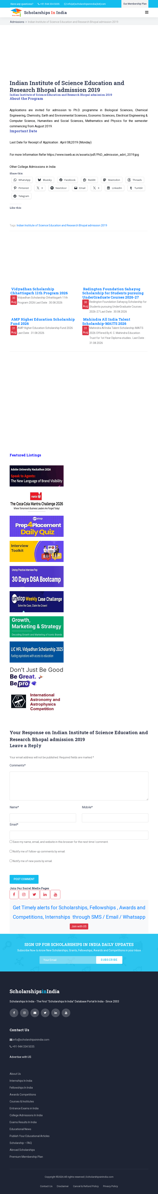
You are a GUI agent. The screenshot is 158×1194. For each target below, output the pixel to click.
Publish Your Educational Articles (30, 1136)
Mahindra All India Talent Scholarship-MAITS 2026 (106, 321)
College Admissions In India (26, 1115)
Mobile (87, 807)
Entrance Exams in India (24, 1108)
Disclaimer (63, 1186)
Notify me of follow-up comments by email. (39, 851)
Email (14, 824)
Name (14, 807)
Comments (18, 765)
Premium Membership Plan (26, 1156)
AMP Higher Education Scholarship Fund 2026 (42, 321)
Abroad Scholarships (22, 1149)
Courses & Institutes (22, 1101)
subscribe (109, 959)
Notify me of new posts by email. (32, 861)
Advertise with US (20, 1056)
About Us (15, 1073)
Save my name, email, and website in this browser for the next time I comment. (60, 841)
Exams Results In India (23, 1122)
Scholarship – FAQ (21, 1142)
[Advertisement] (79, 52)
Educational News (20, 1129)
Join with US (79, 926)
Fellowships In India (21, 1087)
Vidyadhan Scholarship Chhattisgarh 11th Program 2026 (39, 291)
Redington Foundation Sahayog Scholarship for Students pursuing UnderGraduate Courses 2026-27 (113, 293)
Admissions (17, 21)
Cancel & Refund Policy (86, 1186)
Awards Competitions (23, 1094)
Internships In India (21, 1080)
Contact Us (46, 1186)
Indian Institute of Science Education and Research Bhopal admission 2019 (62, 225)
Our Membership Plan (135, 3)
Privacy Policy (110, 1186)
